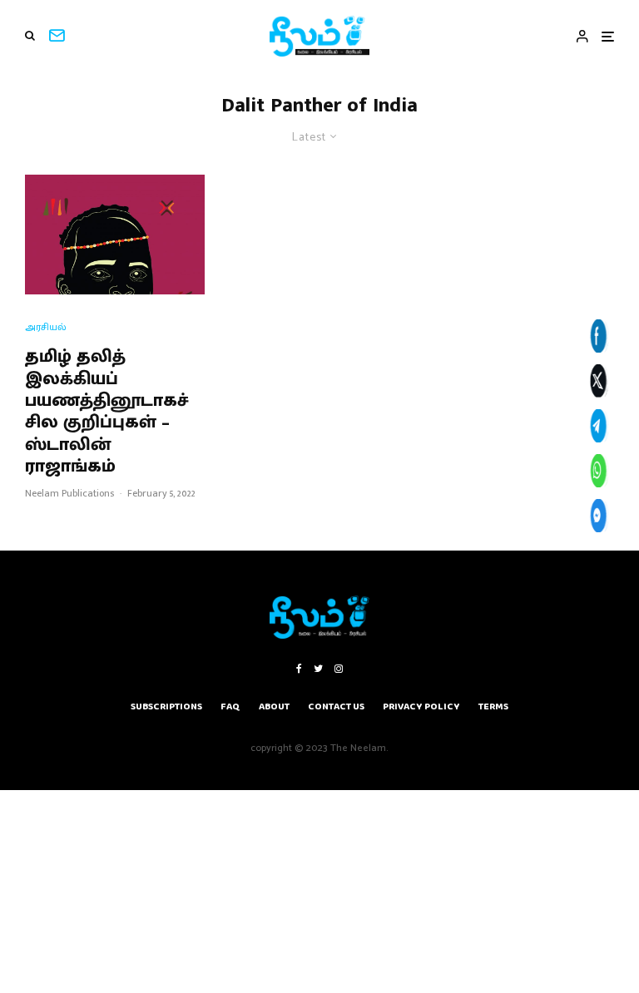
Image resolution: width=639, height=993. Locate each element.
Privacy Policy (421, 706)
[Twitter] (318, 669)
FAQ (230, 706)
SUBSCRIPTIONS (166, 706)
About (274, 706)
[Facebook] (299, 669)
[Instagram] (339, 669)
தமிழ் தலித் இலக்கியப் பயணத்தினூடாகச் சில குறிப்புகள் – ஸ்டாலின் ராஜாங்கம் (107, 411)
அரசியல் (46, 327)
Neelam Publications (69, 493)
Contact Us (336, 706)
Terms (493, 706)
